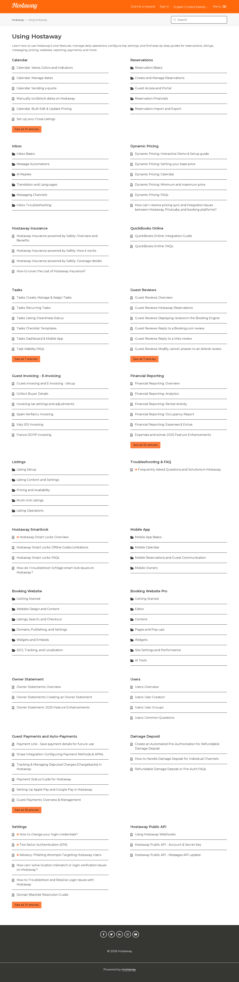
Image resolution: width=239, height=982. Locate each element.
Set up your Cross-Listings (36, 119)
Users (135, 679)
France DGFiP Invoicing (34, 435)
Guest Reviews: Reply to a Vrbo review (163, 338)
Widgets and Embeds (33, 640)
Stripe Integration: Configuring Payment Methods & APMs (60, 754)
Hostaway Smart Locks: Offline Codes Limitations (52, 547)
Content (141, 619)
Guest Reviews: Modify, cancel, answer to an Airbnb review (178, 349)
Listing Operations (30, 510)
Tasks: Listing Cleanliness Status (40, 318)
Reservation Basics (148, 67)
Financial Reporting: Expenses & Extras (163, 424)
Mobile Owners (146, 568)
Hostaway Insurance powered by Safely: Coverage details (59, 261)
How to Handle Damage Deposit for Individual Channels (176, 759)
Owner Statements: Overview (39, 687)
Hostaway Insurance (30, 228)
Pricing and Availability (33, 490)
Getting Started (28, 599)
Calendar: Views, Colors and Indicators (45, 67)
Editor (139, 609)
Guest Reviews (143, 290)
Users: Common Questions (154, 717)
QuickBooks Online (146, 228)
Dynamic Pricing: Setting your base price (165, 164)
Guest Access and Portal (153, 88)
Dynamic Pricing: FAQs (151, 195)
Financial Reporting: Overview (157, 383)
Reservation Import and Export (158, 109)
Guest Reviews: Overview (154, 297)
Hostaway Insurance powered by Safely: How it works (56, 250)
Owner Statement (28, 679)
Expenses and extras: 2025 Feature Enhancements (173, 435)
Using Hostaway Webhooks (155, 834)
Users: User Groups (149, 707)
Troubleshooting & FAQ (150, 462)
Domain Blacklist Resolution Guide (42, 894)
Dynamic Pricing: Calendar (154, 174)
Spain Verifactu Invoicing (35, 414)
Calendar (20, 60)
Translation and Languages (37, 184)
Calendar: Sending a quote (37, 88)
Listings (19, 462)
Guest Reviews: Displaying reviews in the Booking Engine (177, 318)
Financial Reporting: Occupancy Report (164, 414)
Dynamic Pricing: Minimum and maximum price (170, 184)
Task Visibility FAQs (30, 349)
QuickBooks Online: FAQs (154, 246)
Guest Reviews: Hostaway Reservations (164, 308)
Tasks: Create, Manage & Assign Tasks (44, 297)
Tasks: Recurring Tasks (33, 308)
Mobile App (140, 530)
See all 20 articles (145, 445)
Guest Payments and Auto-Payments (44, 736)
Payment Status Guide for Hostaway (44, 779)
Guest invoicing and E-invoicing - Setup (46, 383)
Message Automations (33, 164)
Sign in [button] (164, 6)
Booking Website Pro (148, 591)
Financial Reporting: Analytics (157, 393)
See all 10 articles (27, 129)
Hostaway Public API (148, 827)
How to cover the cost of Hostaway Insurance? (51, 271)
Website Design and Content (38, 609)
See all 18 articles (27, 810)
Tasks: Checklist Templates (36, 328)
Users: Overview (147, 687)
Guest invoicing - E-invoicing (36, 376)
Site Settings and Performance (158, 650)
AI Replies (24, 174)
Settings (19, 827)
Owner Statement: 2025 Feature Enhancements (53, 707)
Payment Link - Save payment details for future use (55, 744)
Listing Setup (26, 469)
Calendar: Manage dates (35, 78)
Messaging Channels (32, 195)
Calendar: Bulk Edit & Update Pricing (44, 109)
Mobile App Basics (148, 537)
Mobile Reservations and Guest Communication (170, 557)
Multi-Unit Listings (30, 500)
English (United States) (189, 6)
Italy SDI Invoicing (30, 424)
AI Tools (141, 660)
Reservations (141, 60)
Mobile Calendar (147, 547)
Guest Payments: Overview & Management (49, 800)
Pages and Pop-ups (149, 629)
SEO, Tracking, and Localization (40, 650)
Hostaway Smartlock (30, 530)
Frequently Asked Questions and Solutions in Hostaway (179, 469)
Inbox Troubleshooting (34, 205)
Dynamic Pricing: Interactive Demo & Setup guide (172, 154)
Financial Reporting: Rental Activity (161, 404)
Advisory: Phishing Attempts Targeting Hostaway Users (60, 855)
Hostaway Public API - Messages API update (168, 855)
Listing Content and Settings (38, 480)
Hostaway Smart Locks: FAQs (38, 557)
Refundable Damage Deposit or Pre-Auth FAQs (170, 769)
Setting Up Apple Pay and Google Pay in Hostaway (54, 789)
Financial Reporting (147, 376)
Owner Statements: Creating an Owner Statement (54, 697)
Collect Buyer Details (32, 393)
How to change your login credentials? (49, 834)
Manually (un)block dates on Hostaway (46, 98)
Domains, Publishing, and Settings (42, 629)
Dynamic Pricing (144, 146)
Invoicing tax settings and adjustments (45, 404)
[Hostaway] (24, 6)
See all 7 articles (26, 359)
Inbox (17, 146)
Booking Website (27, 591)
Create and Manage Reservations (159, 78)
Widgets (141, 640)
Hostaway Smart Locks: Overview (44, 537)
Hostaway (18, 19)
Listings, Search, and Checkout (39, 619)
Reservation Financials (151, 98)
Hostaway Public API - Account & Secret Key (168, 844)
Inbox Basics (26, 154)
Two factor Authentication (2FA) (43, 844)
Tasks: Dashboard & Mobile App (40, 338)
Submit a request (143, 6)
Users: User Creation (150, 697)
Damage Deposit (145, 736)
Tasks (17, 290)
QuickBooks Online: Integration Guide (163, 236)
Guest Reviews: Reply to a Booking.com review (169, 328)
